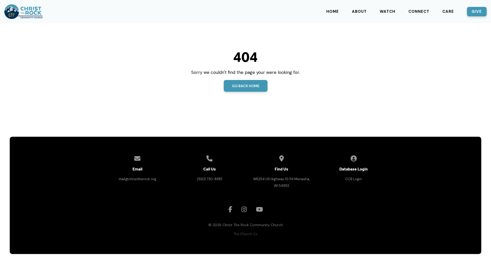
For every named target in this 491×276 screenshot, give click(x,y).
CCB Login (353, 179)
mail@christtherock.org (137, 179)
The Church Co (245, 234)
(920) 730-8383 (209, 179)
